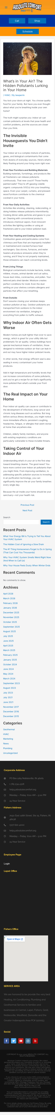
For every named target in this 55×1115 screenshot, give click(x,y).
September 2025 (11, 627)
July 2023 (8, 692)
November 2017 (11, 707)
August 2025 (9, 631)
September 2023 (11, 683)
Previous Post (27, 505)
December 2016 (11, 711)
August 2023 (9, 688)
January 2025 (10, 659)
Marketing (8, 739)
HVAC (7, 95)
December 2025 (11, 612)
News (6, 743)
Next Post (27, 511)
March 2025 (9, 650)
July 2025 (8, 636)
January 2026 (10, 608)
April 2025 (8, 645)
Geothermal (9, 729)
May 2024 (8, 674)
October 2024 (10, 664)
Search (6, 517)
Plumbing (7, 748)
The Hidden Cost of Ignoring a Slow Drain (23, 544)
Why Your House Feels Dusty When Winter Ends (26, 565)
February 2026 (10, 603)
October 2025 (10, 622)
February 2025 (10, 655)
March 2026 (9, 598)
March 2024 (9, 678)
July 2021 (8, 697)
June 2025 (8, 641)
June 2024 (8, 669)
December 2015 (11, 716)
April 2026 (8, 593)
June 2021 (8, 702)
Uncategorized (10, 753)
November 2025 (11, 617)
